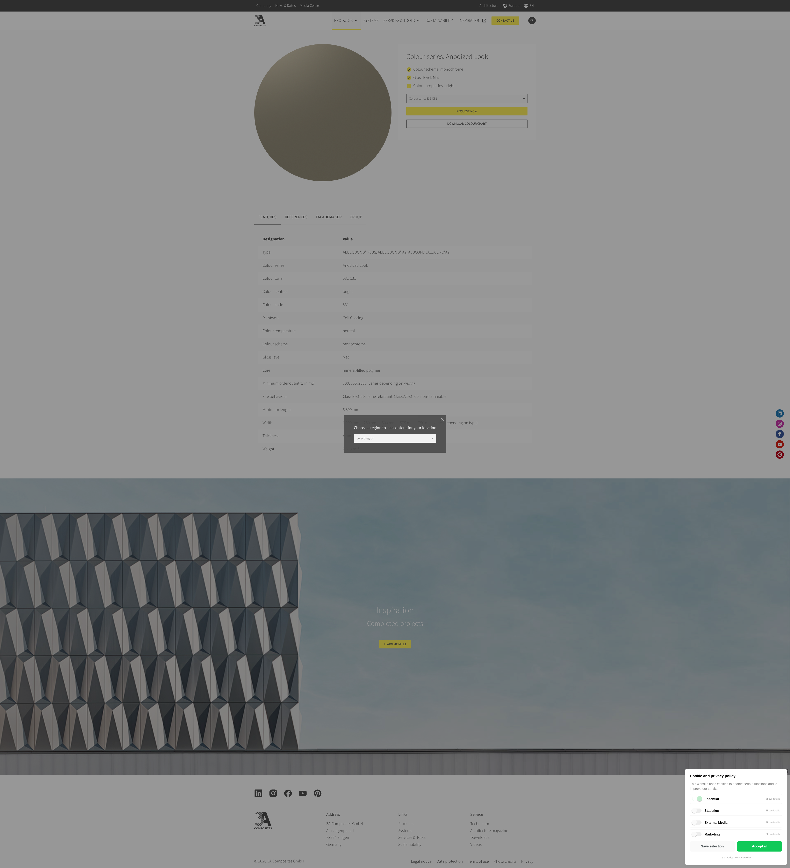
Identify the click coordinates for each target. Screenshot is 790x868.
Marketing (712, 834)
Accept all (759, 846)
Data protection (743, 857)
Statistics (711, 810)
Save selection (712, 846)
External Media (715, 822)
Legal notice (726, 857)
